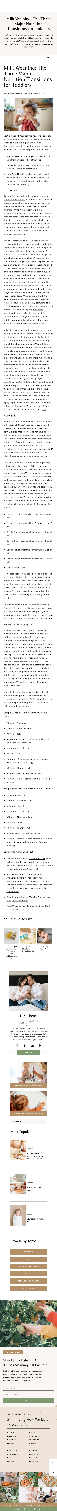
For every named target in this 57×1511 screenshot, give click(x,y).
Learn (10, 1432)
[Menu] (4, 6)
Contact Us (34, 1436)
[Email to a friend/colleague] (30, 1509)
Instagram (34, 1454)
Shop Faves (34, 1440)
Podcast (29, 1274)
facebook (33, 1458)
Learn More (28, 1053)
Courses (12, 1450)
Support (11, 1461)
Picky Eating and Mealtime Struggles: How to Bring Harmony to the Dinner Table (29, 888)
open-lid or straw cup (14, 199)
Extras (33, 1432)
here (44, 409)
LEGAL (49, 1505)
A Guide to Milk (37, 858)
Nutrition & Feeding (28, 1266)
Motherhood (28, 1288)
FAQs (9, 1458)
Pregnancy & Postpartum (28, 1281)
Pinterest (33, 1461)
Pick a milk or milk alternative (18, 421)
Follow (33, 1450)
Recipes (28, 1259)
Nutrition (11, 1440)
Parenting (28, 1252)
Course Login (13, 1454)
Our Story (33, 1443)
